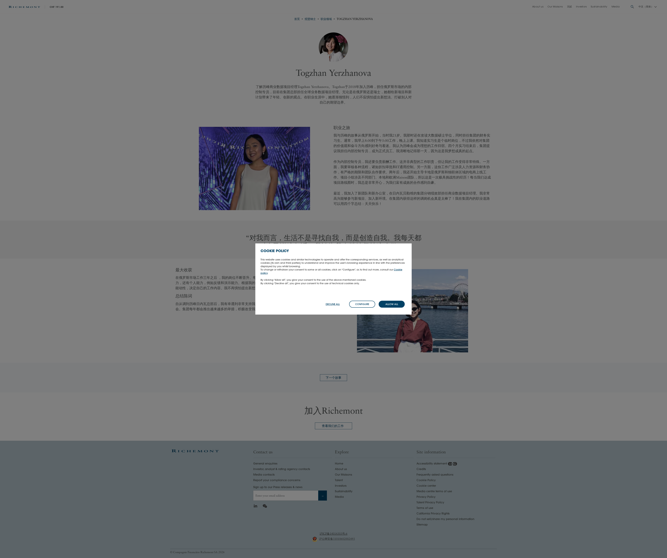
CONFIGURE (362, 304)
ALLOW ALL (391, 304)
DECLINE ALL (333, 304)
